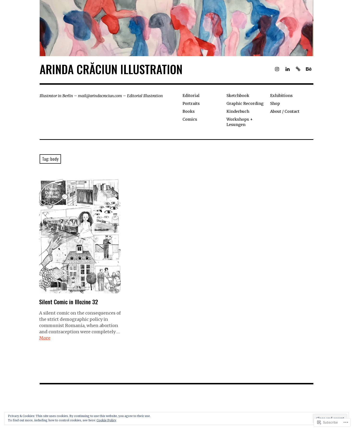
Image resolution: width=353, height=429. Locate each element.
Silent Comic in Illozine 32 (68, 301)
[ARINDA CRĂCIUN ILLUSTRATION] (176, 28)
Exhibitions (281, 95)
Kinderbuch (237, 111)
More (44, 338)
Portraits (191, 103)
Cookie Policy (106, 420)
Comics (190, 119)
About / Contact (284, 111)
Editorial (191, 95)
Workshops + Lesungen (239, 122)
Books (189, 111)
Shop (275, 103)
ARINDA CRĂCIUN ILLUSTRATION (111, 68)
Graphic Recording (244, 103)
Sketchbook (237, 95)
